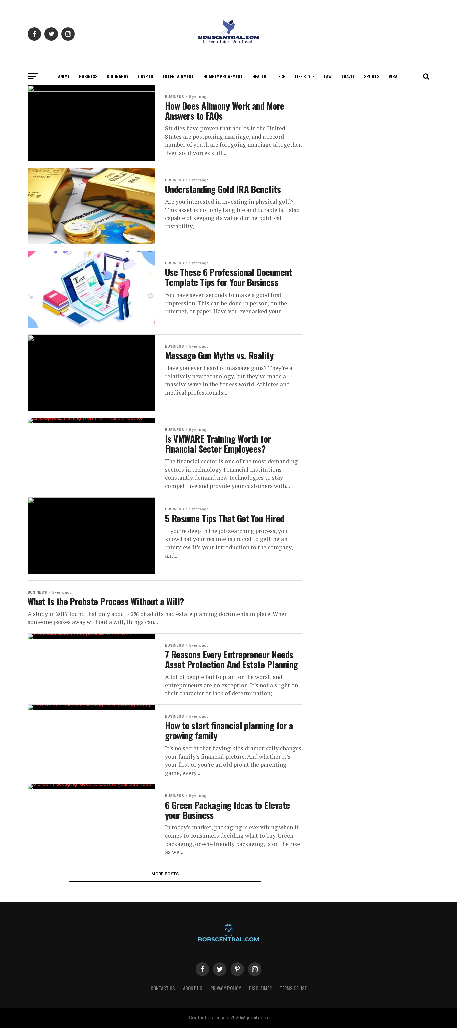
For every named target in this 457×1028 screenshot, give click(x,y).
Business (88, 76)
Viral (394, 76)
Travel (348, 76)
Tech (281, 76)
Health (259, 76)
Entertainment (178, 76)
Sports (371, 76)
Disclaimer (260, 988)
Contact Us (163, 988)
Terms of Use (293, 988)
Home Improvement (223, 76)
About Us (192, 988)
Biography (117, 76)
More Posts (165, 873)
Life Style (304, 76)
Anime (64, 76)
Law (328, 76)
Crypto (145, 76)
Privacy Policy (225, 988)
